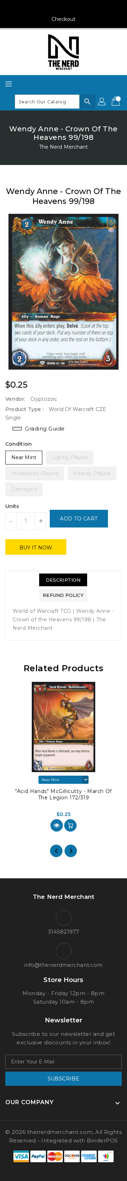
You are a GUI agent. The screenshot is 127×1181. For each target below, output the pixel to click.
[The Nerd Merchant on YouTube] (63, 8)
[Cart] (116, 102)
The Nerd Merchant (63, 147)
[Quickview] (56, 825)
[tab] (63, 580)
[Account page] (102, 102)
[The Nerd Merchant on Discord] (77, 8)
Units (12, 506)
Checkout (64, 19)
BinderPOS (102, 1140)
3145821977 (63, 931)
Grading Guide (45, 428)
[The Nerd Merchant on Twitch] (90, 8)
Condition (18, 444)
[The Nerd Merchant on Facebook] (36, 8)
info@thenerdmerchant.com (63, 965)
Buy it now (35, 547)
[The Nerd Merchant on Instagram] (50, 8)
